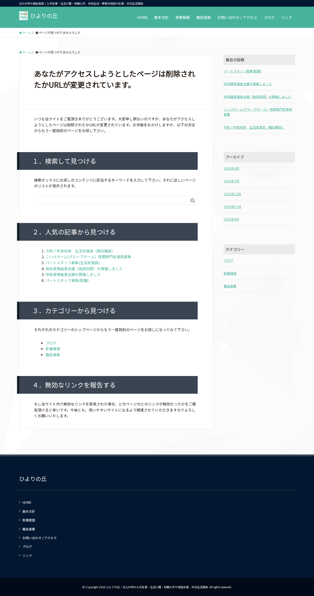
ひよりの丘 (44, 16)
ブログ (269, 17)
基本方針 (161, 17)
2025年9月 (231, 219)
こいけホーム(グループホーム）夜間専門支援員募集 (88, 256)
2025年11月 (232, 206)
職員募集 (203, 17)
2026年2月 (231, 181)
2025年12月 (232, 194)
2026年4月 (231, 168)
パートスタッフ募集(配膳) (67, 280)
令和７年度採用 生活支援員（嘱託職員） (80, 251)
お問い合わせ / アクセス (237, 17)
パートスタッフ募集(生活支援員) (73, 262)
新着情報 (53, 348)
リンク (286, 17)
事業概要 (182, 17)
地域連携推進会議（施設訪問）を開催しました (84, 268)
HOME (142, 17)
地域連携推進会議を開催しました (73, 274)
